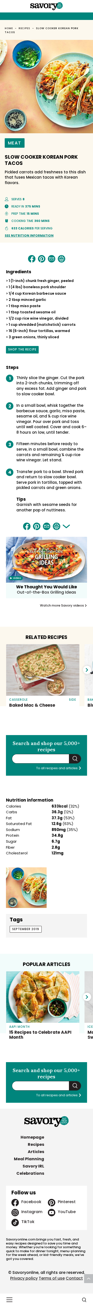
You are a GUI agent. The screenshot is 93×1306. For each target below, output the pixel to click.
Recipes (25, 28)
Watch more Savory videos (62, 605)
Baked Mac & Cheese (32, 705)
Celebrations (30, 1173)
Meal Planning (29, 1159)
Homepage (32, 1137)
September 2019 (25, 929)
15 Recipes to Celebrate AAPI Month (40, 1034)
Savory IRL (33, 1166)
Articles (36, 1152)
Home (9, 28)
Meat (14, 143)
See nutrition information (29, 235)
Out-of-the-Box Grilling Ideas (46, 592)
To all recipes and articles (57, 768)
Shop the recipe (22, 350)
